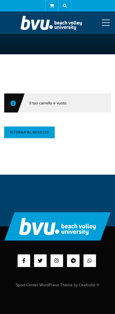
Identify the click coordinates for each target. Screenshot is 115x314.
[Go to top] (57, 226)
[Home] (51, 22)
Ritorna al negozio (29, 132)
